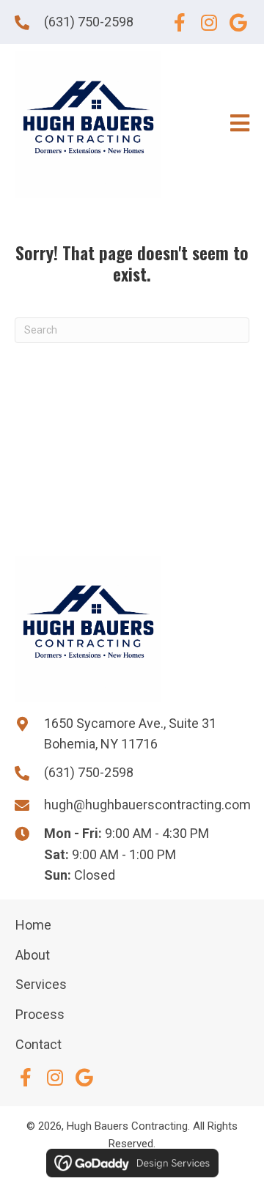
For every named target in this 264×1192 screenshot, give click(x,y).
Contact (38, 1044)
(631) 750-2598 (88, 21)
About (32, 955)
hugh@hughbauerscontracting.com (147, 804)
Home (33, 924)
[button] (180, 22)
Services (41, 984)
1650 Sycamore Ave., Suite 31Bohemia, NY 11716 (130, 733)
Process (40, 1014)
